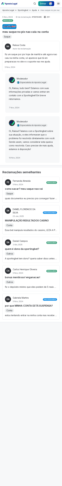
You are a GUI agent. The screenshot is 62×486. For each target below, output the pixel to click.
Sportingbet (23, 10)
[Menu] (58, 3)
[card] (31, 190)
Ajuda (34, 10)
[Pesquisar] (34, 3)
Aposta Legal (8, 10)
